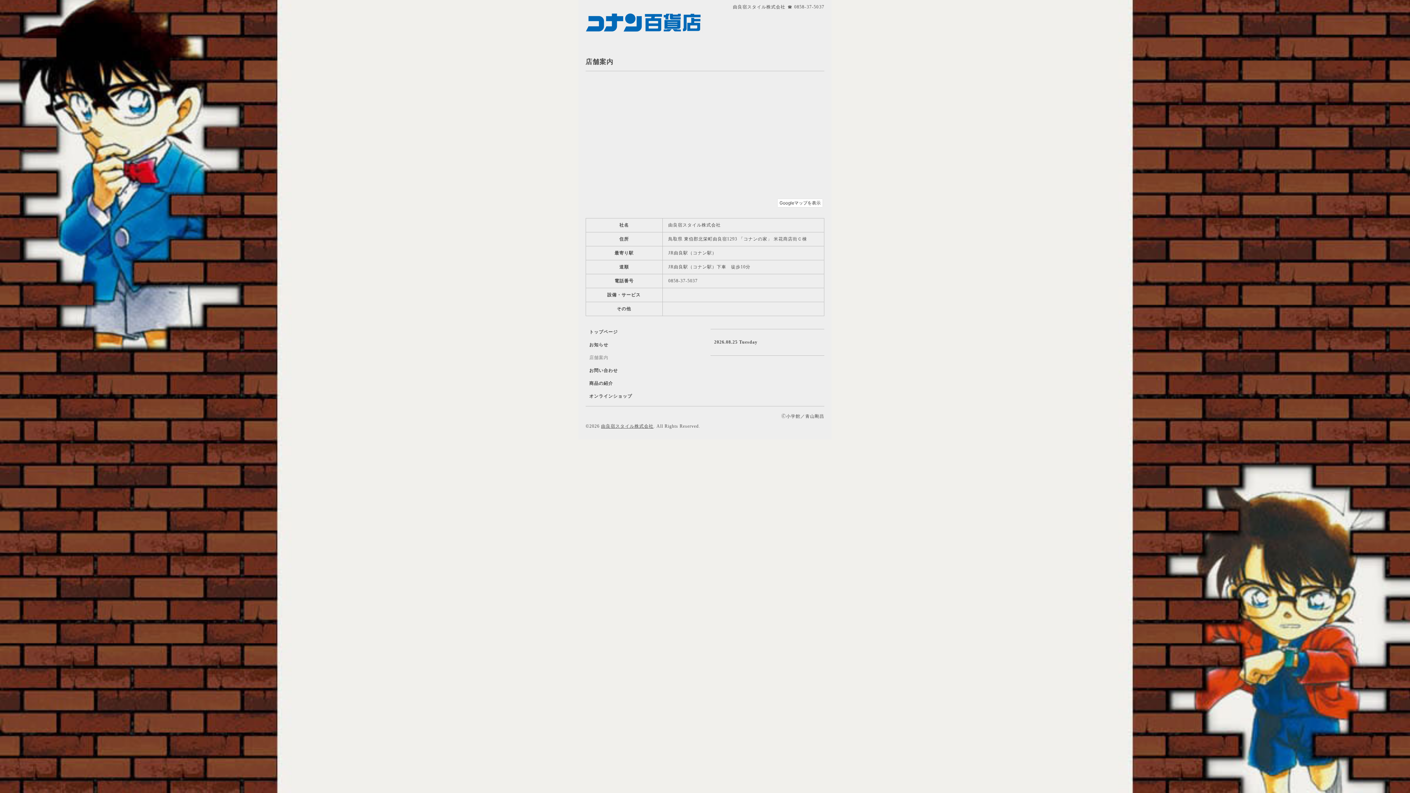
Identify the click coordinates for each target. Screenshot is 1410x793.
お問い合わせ (603, 370)
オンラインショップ (610, 396)
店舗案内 (598, 357)
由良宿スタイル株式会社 (627, 426)
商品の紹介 (601, 383)
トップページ (603, 331)
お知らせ (598, 344)
